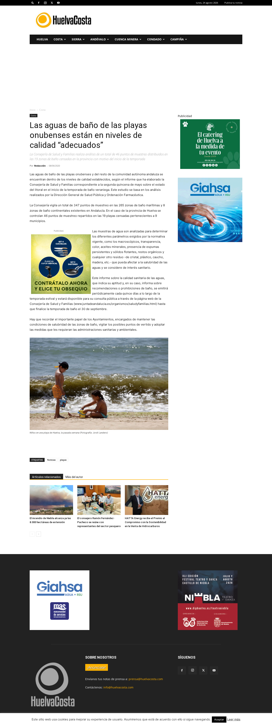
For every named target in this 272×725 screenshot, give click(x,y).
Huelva (42, 39)
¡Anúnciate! (96, 667)
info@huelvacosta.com (118, 687)
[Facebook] (39, 3)
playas (63, 459)
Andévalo (98, 39)
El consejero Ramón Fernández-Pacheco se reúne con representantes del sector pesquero (99, 522)
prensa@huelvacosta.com (146, 679)
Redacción (40, 165)
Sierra (76, 39)
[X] (52, 3)
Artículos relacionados (46, 477)
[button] (33, 2)
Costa (58, 39)
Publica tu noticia (233, 2)
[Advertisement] (169, 20)
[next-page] (38, 534)
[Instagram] (45, 3)
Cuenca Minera (126, 39)
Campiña (177, 39)
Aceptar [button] (219, 719)
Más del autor (74, 477)
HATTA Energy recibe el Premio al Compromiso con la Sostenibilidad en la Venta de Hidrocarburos (145, 522)
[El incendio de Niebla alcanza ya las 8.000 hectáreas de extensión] (51, 500)
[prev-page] (32, 534)
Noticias (51, 459)
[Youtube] (58, 3)
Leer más (233, 719)
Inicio (32, 109)
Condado (154, 39)
